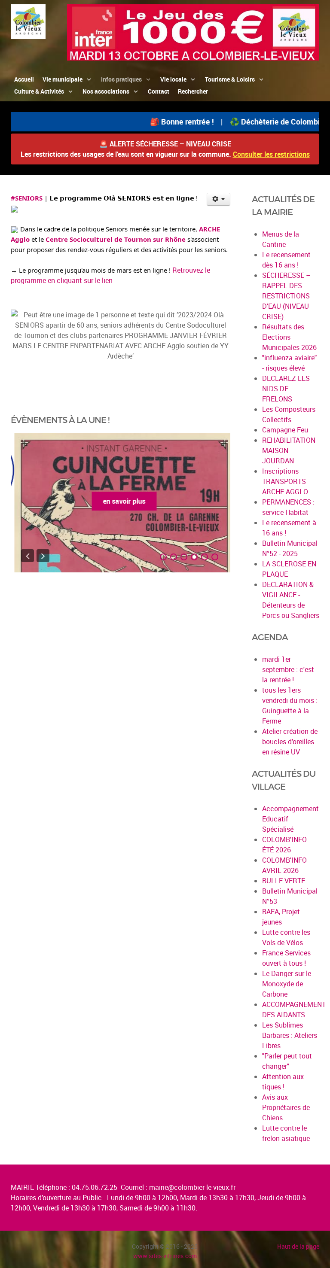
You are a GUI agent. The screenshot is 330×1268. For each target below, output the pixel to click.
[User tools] (218, 199)
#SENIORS (27, 198)
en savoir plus (120, 501)
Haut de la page (298, 1246)
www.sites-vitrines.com (165, 1256)
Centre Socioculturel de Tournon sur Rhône (116, 239)
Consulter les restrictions (271, 154)
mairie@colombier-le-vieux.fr (192, 1187)
